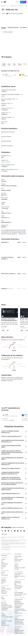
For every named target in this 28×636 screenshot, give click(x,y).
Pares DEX (3, 566)
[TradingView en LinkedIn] (15, 531)
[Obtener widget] (25, 337)
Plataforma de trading (19, 623)
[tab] (19, 242)
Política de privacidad (19, 603)
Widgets (16, 618)
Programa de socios (19, 631)
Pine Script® (4, 593)
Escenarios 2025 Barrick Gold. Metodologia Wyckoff (9, 319)
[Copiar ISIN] (11, 213)
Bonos (2, 562)
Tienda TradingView (19, 592)
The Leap (17, 569)
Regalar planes (18, 560)
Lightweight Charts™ (19, 621)
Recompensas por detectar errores (20, 611)
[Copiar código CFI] (6, 227)
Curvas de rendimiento (6, 588)
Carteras (3, 587)
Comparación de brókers (20, 567)
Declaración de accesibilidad (18, 607)
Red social (3, 602)
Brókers (16, 566)
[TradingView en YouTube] (8, 531)
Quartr (8, 547)
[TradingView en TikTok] (21, 531)
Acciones (3, 559)
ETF (2, 560)
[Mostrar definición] (15, 89)
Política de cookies (18, 605)
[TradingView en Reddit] (24, 531)
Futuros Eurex (17, 574)
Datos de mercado (18, 559)
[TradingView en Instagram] (12, 531)
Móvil (2, 597)
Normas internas (4, 608)
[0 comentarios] (7, 330)
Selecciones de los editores (7, 616)
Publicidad (17, 629)
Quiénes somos (18, 581)
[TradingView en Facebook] (5, 531)
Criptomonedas (4, 563)
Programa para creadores (6, 607)
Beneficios (3, 580)
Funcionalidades (18, 556)
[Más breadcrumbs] (8, 5)
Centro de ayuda (18, 585)
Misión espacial (18, 582)
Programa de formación (20, 633)
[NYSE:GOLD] (2, 316)
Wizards (3, 622)
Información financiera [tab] (13, 27)
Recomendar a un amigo (6, 605)
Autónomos (3, 623)
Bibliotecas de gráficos (19, 619)
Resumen (16, 564)
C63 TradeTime (18, 595)
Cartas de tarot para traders (21, 594)
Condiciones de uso (19, 599)
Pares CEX (3, 565)
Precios (16, 557)
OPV (2, 583)
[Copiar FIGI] (11, 222)
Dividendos (3, 582)
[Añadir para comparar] (15, 75)
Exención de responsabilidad (18, 601)
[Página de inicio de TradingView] (5, 2)
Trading (3, 614)
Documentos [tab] (23, 27)
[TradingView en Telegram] (18, 531)
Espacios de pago (5, 625)
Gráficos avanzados (19, 622)
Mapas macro (4, 591)
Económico (3, 579)
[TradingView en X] (2, 531)
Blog (15, 584)
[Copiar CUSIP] (8, 217)
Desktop (3, 598)
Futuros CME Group (19, 573)
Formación (3, 615)
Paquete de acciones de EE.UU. (20, 577)
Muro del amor (4, 604)
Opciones (3, 590)
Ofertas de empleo (18, 587)
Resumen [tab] (3, 27)
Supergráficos (4, 555)
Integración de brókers (19, 630)
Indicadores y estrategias (6, 620)
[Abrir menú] (2, 2)
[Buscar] (17, 2)
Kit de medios (17, 588)
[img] (22, 13)
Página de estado (18, 613)
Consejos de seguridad (19, 609)
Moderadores (4, 609)
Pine (2, 568)
